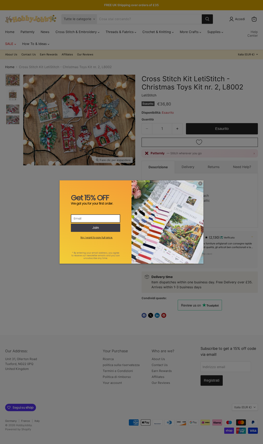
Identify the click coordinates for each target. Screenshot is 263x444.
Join (95, 227)
